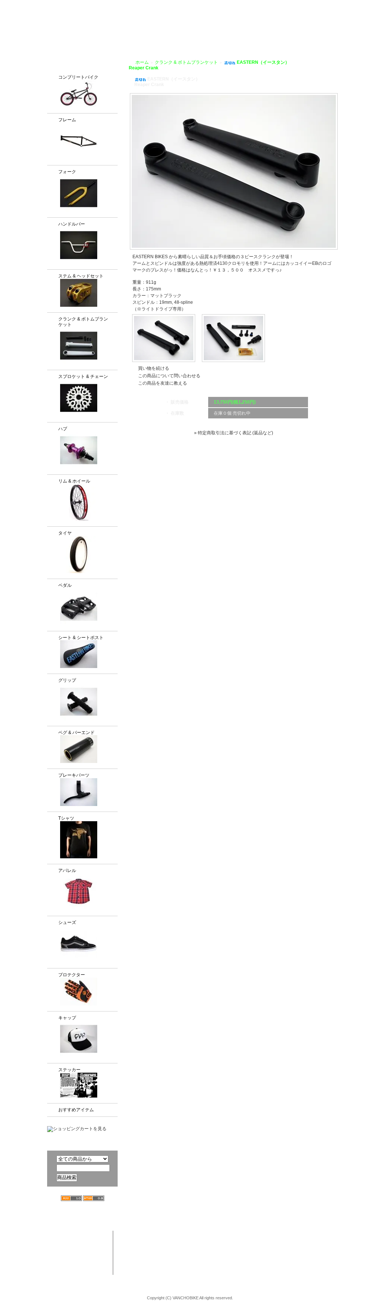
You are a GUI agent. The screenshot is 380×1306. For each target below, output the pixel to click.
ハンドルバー (71, 224)
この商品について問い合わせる (169, 375)
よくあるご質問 (314, 34)
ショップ (206, 34)
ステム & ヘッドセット (81, 276)
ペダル (65, 585)
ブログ (279, 34)
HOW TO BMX (244, 34)
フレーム (67, 119)
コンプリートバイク (78, 77)
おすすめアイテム (76, 1109)
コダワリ (205, 1235)
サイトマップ (361, 5)
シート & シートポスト (81, 637)
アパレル (67, 870)
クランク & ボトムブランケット (83, 321)
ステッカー (69, 1069)
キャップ (67, 1017)
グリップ (67, 680)
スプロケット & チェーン (83, 376)
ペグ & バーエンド (76, 732)
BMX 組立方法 (152, 1264)
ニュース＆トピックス (336, 1249)
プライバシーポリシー (316, 5)
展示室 (178, 34)
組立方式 (151, 34)
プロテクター (71, 974)
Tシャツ (66, 818)
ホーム (142, 62)
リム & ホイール (74, 481)
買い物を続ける (153, 368)
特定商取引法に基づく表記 (281, 1264)
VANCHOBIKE (60, 26)
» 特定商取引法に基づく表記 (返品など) (233, 432)
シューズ (67, 922)
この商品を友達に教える (162, 383)
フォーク (67, 171)
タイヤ (65, 533)
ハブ (62, 428)
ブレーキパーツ (73, 775)
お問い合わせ (356, 34)
